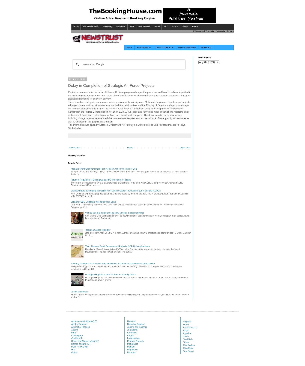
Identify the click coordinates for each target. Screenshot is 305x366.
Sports (185, 26)
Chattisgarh (76, 338)
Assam (74, 330)
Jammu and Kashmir (137, 327)
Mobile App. (206, 47)
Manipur (131, 347)
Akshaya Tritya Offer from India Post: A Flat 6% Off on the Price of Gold (104, 169)
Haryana (131, 321)
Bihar (73, 332)
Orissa (186, 324)
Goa (73, 349)
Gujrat (74, 352)
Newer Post (74, 147)
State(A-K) (107, 26)
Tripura (186, 342)
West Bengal (188, 351)
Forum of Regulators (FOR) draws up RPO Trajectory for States (101, 180)
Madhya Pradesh (135, 341)
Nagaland (187, 321)
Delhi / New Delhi (79, 347)
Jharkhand (132, 330)
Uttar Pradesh (189, 345)
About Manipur (144, 47)
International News (91, 26)
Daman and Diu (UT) (81, 344)
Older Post (185, 147)
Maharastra (132, 344)
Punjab (186, 330)
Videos (175, 26)
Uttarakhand (188, 348)
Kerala (130, 335)
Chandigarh (77, 335)
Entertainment (144, 26)
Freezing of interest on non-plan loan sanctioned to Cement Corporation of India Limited (113, 263)
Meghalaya (132, 349)
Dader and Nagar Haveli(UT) (85, 341)
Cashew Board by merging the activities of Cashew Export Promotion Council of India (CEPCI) (116, 191)
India (132, 26)
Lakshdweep (133, 338)
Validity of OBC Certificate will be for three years (93, 202)
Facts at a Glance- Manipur (97, 230)
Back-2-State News (187, 47)
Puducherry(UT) (190, 327)
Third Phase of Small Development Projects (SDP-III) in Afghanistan (117, 246)
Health (195, 26)
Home (76, 26)
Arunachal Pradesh (80, 327)
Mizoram (131, 352)
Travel (157, 26)
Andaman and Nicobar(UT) (84, 321)
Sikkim (186, 336)
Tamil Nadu (188, 339)
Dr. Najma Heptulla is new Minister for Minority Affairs (110, 274)
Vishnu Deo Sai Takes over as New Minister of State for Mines (114, 213)
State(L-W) (120, 26)
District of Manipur (164, 47)
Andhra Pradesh (79, 324)
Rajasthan (187, 333)
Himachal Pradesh (136, 324)
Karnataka (132, 332)
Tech (166, 26)
